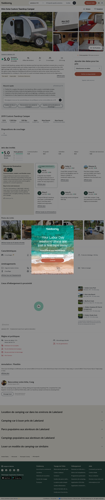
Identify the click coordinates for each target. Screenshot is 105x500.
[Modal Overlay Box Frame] (52, 250)
